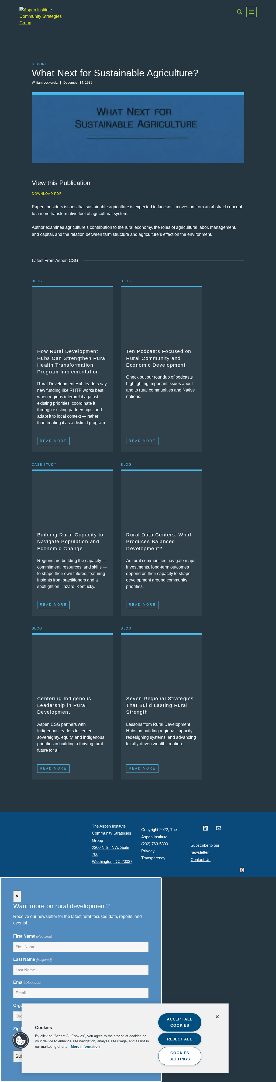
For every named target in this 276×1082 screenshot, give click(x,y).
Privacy (148, 851)
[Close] (217, 1017)
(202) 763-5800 (154, 844)
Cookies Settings (180, 1056)
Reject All (179, 1039)
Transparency (153, 858)
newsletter (199, 852)
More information (85, 1046)
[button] (239, 12)
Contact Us (201, 859)
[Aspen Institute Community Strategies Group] (41, 16)
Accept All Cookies (179, 1022)
